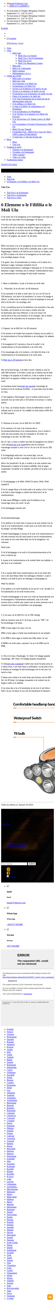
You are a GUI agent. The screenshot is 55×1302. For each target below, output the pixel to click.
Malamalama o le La (21, 73)
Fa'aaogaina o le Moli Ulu (24, 86)
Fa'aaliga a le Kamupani (23, 152)
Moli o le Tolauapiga (21, 68)
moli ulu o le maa (17, 445)
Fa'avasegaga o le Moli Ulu (24, 83)
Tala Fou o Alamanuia (17, 195)
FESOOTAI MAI (9, 164)
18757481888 (13, 946)
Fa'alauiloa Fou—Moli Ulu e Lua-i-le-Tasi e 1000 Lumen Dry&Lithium (32, 133)
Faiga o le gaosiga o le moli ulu (26, 96)
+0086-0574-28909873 (18, 6)
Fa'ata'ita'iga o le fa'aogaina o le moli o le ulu (32, 94)
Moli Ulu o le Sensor (27, 55)
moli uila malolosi (14, 664)
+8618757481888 (15, 924)
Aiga (9, 48)
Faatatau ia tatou (14, 147)
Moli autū (16, 53)
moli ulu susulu (27, 386)
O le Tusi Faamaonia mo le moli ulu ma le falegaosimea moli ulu (31, 100)
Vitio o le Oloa (19, 157)
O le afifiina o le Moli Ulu (24, 104)
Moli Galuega (18, 71)
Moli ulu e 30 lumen (12, 360)
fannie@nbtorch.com (18, 3)
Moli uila (16, 66)
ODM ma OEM (14, 76)
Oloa (9, 50)
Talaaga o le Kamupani (22, 149)
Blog (9, 139)
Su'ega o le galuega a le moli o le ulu (28, 91)
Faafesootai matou (15, 160)
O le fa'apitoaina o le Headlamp (26, 111)
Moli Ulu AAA (25, 61)
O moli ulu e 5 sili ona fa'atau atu (27, 137)
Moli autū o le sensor (21, 78)
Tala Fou (16, 144)
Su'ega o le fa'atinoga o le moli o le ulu (29, 88)
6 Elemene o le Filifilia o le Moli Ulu (23, 181)
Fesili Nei (5, 824)
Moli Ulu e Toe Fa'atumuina (30, 58)
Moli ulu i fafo (18, 81)
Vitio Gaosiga (18, 154)
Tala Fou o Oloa (14, 197)
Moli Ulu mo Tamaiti (21, 129)
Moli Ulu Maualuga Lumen (30, 63)
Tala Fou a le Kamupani (17, 192)
